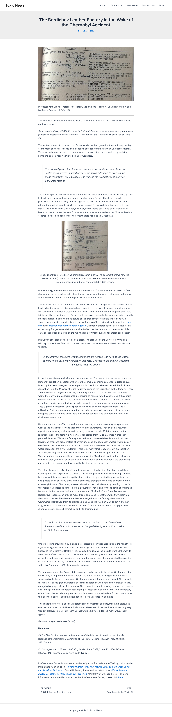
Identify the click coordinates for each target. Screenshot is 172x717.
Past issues (132, 5)
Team (161, 5)
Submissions (148, 5)
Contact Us (116, 5)
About (103, 5)
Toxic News (15, 5)
